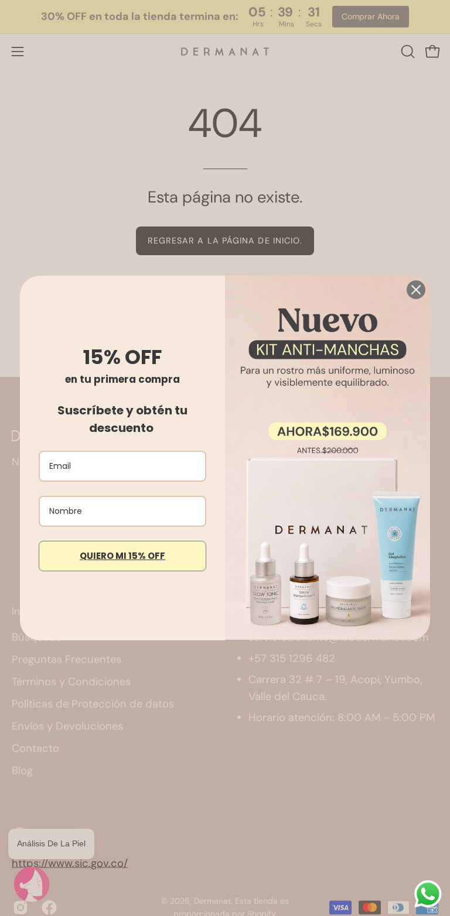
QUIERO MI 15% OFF (122, 556)
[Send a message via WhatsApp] (428, 894)
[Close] (416, 290)
